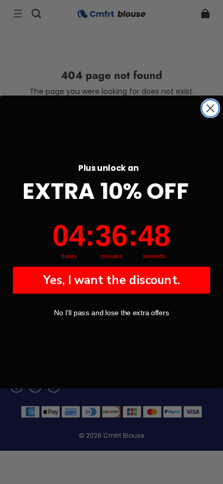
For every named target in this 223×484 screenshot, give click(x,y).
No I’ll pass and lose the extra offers (112, 312)
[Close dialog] (210, 108)
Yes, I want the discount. (111, 280)
